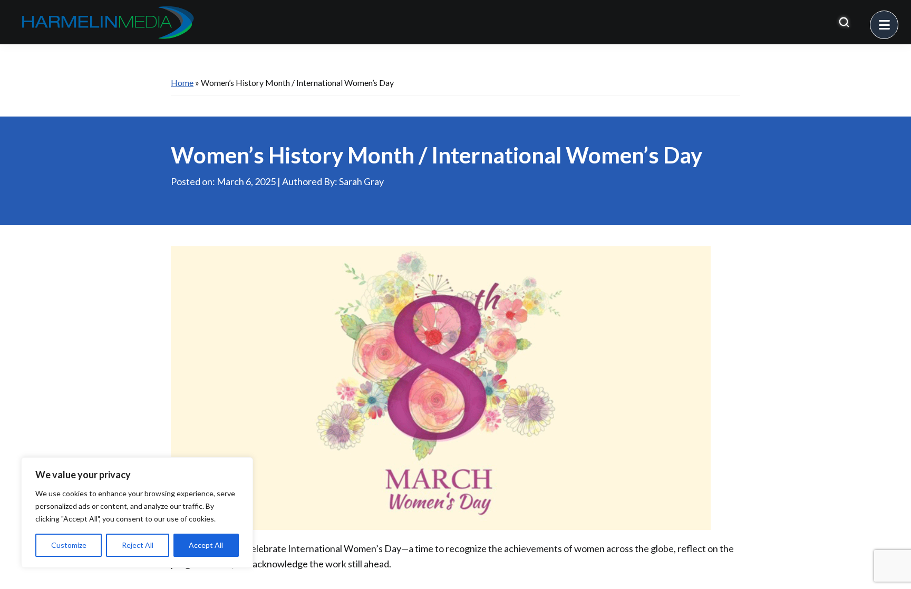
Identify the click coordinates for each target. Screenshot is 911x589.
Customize (68, 544)
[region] (137, 512)
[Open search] (844, 22)
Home (182, 83)
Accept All (206, 544)
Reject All (137, 544)
